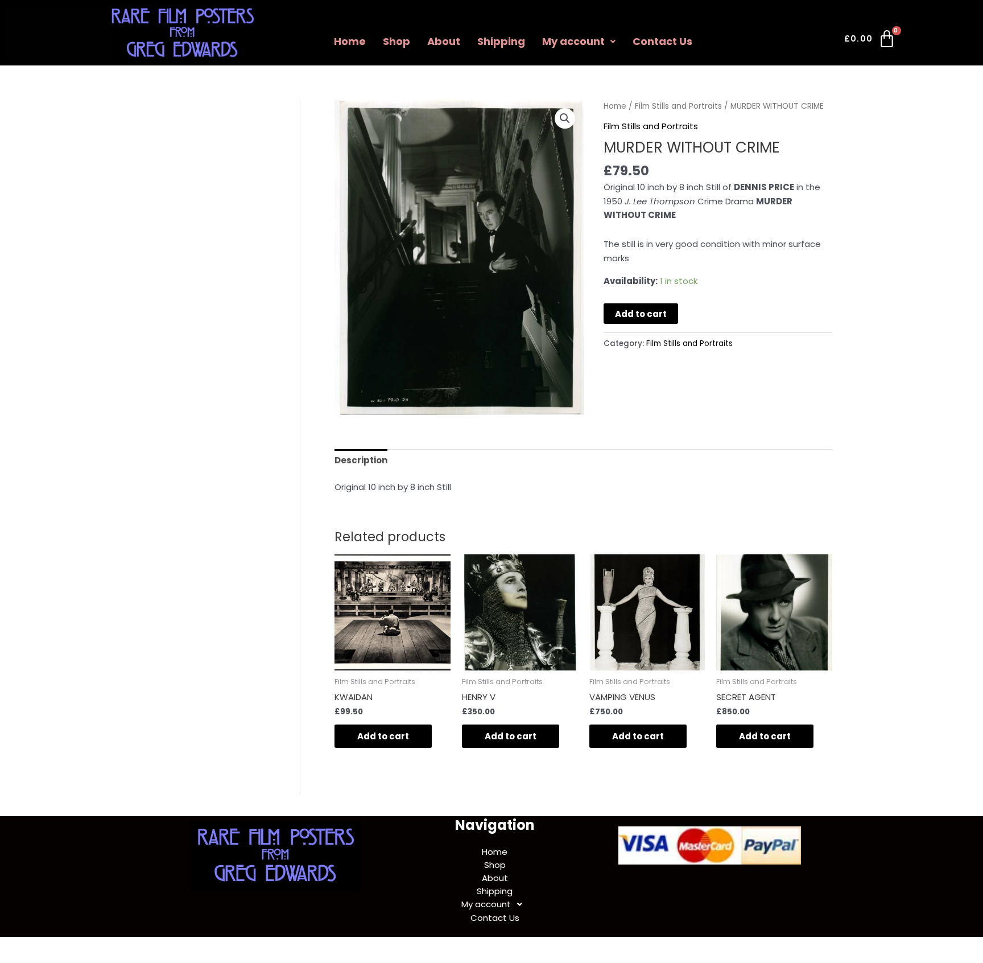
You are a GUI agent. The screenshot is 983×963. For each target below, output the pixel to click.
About (443, 41)
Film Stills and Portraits (678, 106)
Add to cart (641, 314)
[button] (579, 41)
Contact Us (662, 41)
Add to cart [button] (383, 736)
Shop (396, 41)
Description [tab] (360, 460)
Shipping (501, 41)
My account (573, 41)
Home (350, 41)
